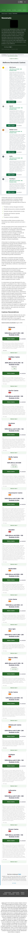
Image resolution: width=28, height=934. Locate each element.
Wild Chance (12, 67)
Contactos (22, 893)
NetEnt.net (4, 903)
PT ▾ (21, 1)
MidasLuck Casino (15, 725)
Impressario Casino (15, 493)
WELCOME (15, 466)
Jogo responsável (11, 893)
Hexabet (12, 530)
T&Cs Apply (5, 350)
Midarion (12, 327)
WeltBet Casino (13, 129)
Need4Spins (12, 179)
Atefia (11, 156)
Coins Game (13, 599)
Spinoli (11, 106)
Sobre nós (17, 893)
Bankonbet (12, 569)
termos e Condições (16, 892)
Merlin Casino (13, 390)
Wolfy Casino (13, 457)
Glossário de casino (7, 892)
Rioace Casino (13, 829)
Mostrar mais (13, 352)
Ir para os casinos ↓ (14, 58)
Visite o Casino (11, 102)
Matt (10, 47)
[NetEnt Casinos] (7, 2)
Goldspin (12, 754)
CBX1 (14, 368)
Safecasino (12, 790)
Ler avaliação (19, 101)
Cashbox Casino (14, 357)
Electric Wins (13, 657)
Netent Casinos (4, 13)
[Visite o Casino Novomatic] (14, 24)
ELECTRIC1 (14, 669)
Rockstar (12, 423)
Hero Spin (12, 629)
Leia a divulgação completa (13, 55)
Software (10, 13)
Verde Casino (13, 692)
